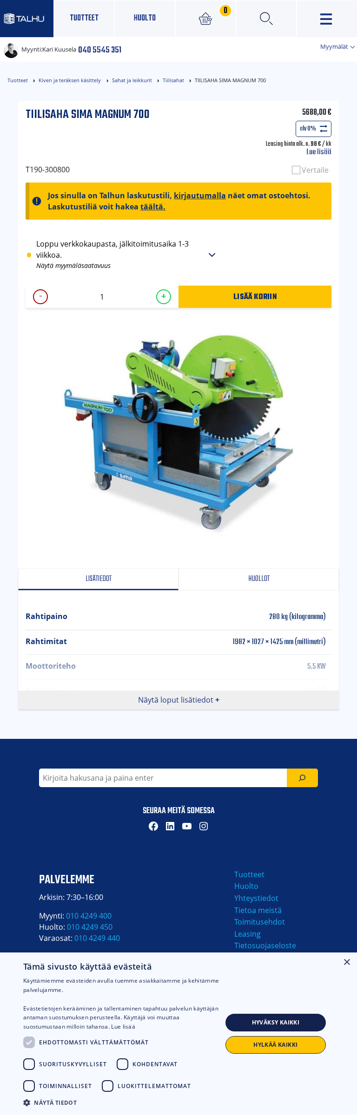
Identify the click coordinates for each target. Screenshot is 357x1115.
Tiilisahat (173, 80)
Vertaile (315, 170)
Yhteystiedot (256, 898)
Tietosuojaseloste (265, 945)
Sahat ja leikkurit (132, 80)
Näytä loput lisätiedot (175, 700)
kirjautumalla (200, 195)
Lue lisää (318, 152)
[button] (122, 1102)
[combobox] (163, 778)
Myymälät (335, 46)
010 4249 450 (89, 927)
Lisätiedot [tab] (99, 579)
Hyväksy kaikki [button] (276, 1022)
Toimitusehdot (259, 922)
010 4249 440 (97, 938)
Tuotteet (84, 18)
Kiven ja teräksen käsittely (70, 80)
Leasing (247, 934)
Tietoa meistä (258, 910)
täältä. (152, 207)
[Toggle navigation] (327, 18)
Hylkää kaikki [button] (275, 1045)
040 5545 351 (99, 49)
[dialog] (178, 1033)
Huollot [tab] (259, 579)
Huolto (145, 18)
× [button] (346, 962)
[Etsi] (302, 778)
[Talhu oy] (26, 18)
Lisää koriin (255, 296)
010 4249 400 (89, 916)
